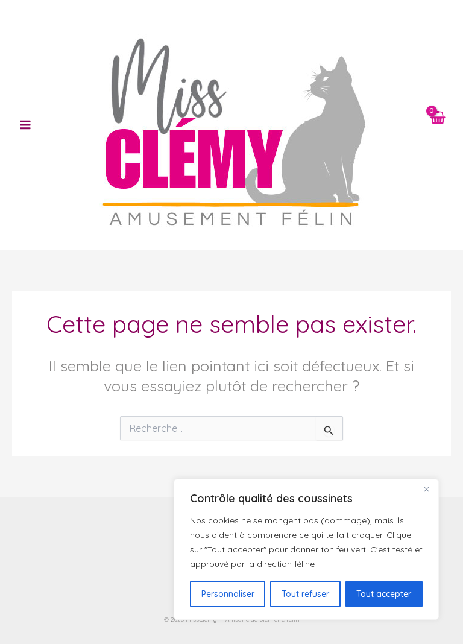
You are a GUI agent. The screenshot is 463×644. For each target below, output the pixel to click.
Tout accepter (383, 594)
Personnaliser (227, 594)
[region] (306, 549)
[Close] (426, 489)
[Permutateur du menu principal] (25, 125)
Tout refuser (305, 594)
